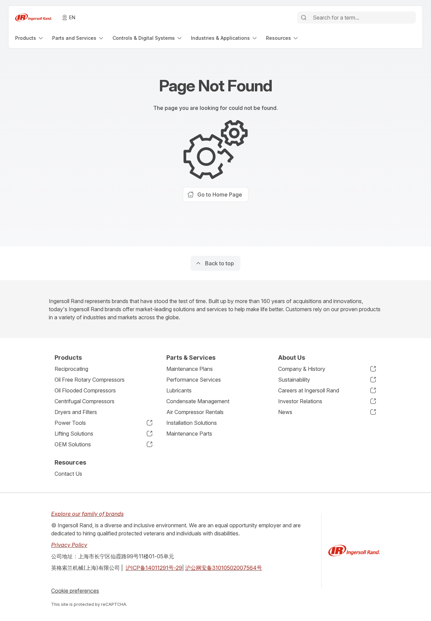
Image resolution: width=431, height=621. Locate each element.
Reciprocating (71, 368)
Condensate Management (197, 401)
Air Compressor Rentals (195, 412)
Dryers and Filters (76, 412)
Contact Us (68, 473)
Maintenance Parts (189, 433)
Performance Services (193, 379)
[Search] (304, 17)
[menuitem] (29, 37)
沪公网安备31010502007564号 (223, 567)
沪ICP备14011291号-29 (154, 567)
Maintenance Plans (189, 368)
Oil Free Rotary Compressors (90, 379)
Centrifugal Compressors (84, 401)
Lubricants (179, 390)
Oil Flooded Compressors (85, 390)
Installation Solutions (191, 422)
